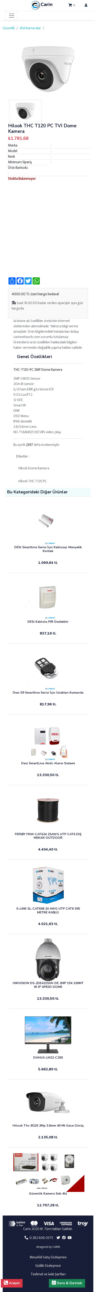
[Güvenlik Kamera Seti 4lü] (48, 1171)
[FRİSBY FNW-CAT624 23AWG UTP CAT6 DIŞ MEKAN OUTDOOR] (48, 810)
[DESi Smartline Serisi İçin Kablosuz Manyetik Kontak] (48, 524)
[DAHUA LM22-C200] (48, 1034)
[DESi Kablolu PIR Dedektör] (48, 598)
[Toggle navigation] (11, 15)
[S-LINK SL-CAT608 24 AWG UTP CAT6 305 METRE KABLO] (48, 885)
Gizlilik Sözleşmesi (48, 1266)
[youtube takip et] (70, 1238)
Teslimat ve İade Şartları (48, 1274)
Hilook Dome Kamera (34, 468)
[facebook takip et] (64, 1238)
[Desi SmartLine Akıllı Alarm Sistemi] (48, 740)
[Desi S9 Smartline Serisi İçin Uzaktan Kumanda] (48, 669)
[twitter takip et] (58, 1238)
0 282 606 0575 (40, 1238)
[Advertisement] (48, 229)
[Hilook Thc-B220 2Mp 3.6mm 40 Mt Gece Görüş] (48, 1103)
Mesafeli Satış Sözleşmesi (48, 1257)
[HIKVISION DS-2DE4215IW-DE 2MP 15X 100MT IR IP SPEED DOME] (48, 959)
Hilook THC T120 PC (33, 481)
